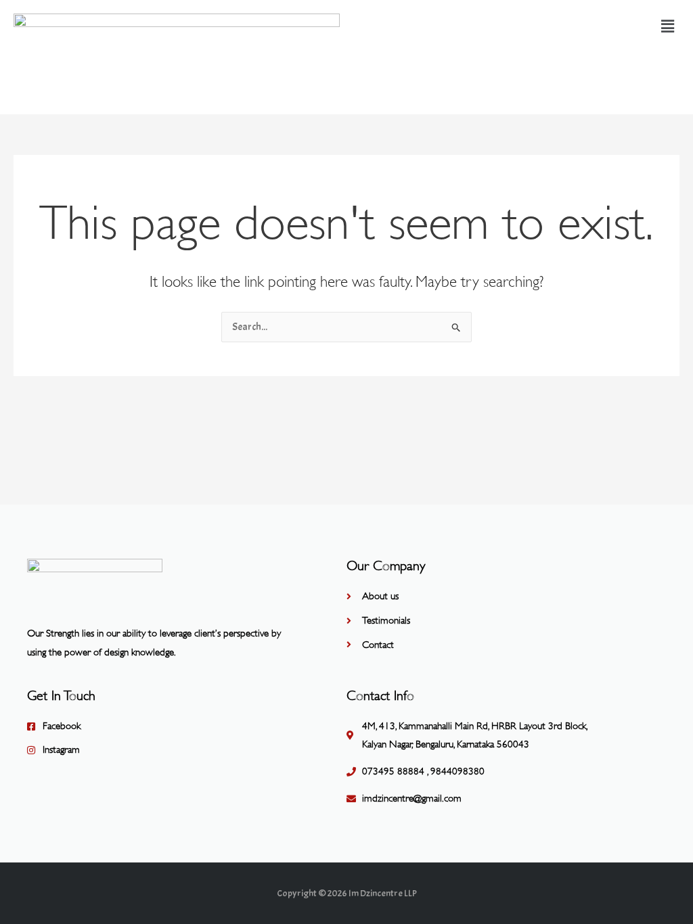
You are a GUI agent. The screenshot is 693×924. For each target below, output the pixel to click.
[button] (667, 26)
